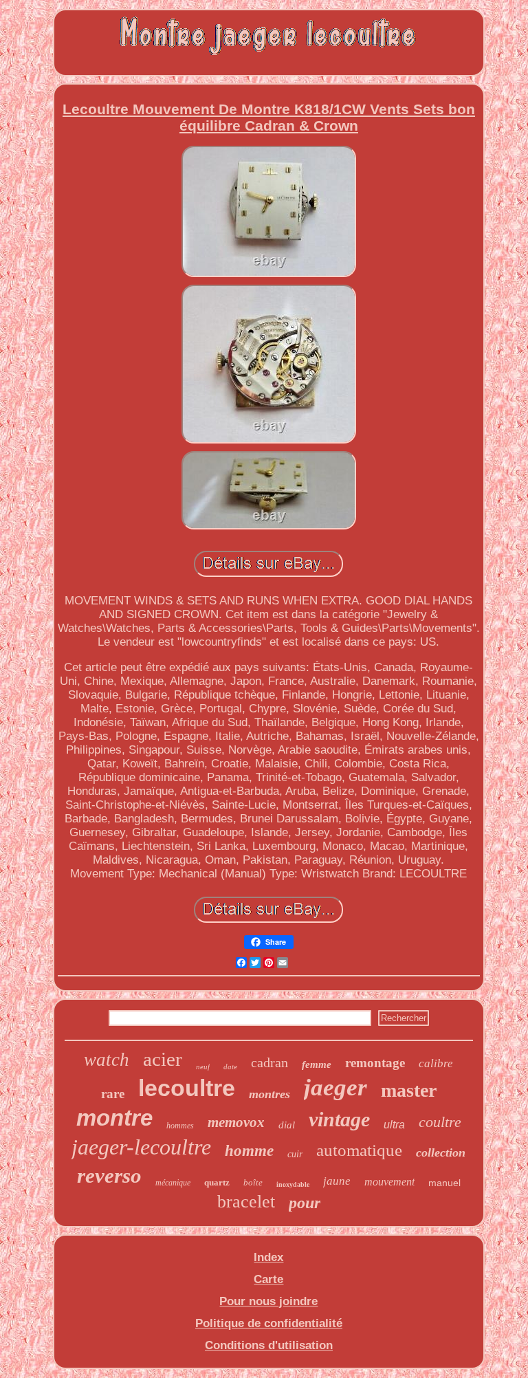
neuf (203, 1066)
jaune (337, 1181)
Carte (268, 1279)
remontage (375, 1063)
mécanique (172, 1183)
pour (304, 1203)
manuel (444, 1182)
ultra (394, 1124)
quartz (217, 1182)
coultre (440, 1121)
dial (286, 1124)
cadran (269, 1062)
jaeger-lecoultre (141, 1147)
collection (440, 1152)
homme (249, 1150)
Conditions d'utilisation (269, 1345)
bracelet (246, 1202)
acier (162, 1059)
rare (112, 1093)
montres (269, 1094)
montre (114, 1117)
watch (106, 1059)
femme (316, 1064)
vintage (339, 1119)
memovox (236, 1122)
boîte (253, 1182)
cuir (294, 1154)
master (409, 1090)
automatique (359, 1150)
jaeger (335, 1087)
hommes (180, 1125)
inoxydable (292, 1184)
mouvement (389, 1182)
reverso (109, 1175)
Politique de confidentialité (268, 1323)
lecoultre (186, 1088)
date (230, 1066)
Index (268, 1257)
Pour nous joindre (268, 1301)
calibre (436, 1063)
